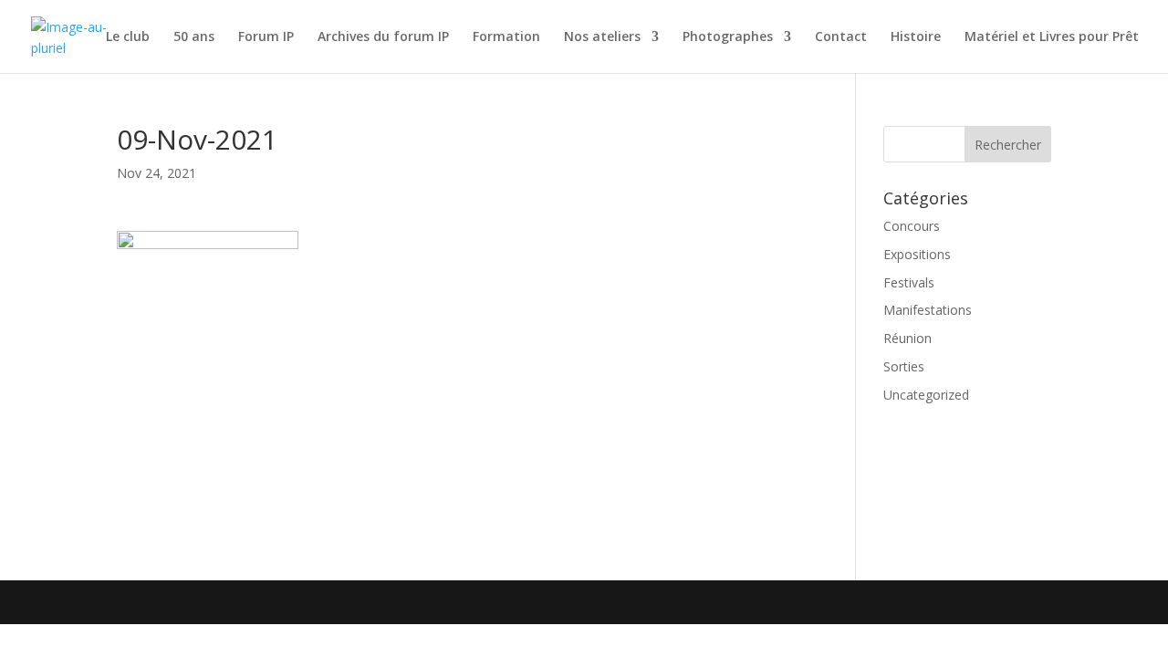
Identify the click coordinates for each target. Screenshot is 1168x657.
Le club (128, 37)
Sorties (903, 366)
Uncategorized (926, 394)
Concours (911, 226)
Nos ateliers (602, 37)
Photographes (728, 37)
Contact (841, 37)
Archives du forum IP (383, 37)
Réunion (907, 338)
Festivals (908, 282)
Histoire (916, 37)
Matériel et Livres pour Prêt (1052, 37)
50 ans (193, 37)
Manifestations (927, 309)
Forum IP (266, 37)
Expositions (917, 254)
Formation (506, 37)
